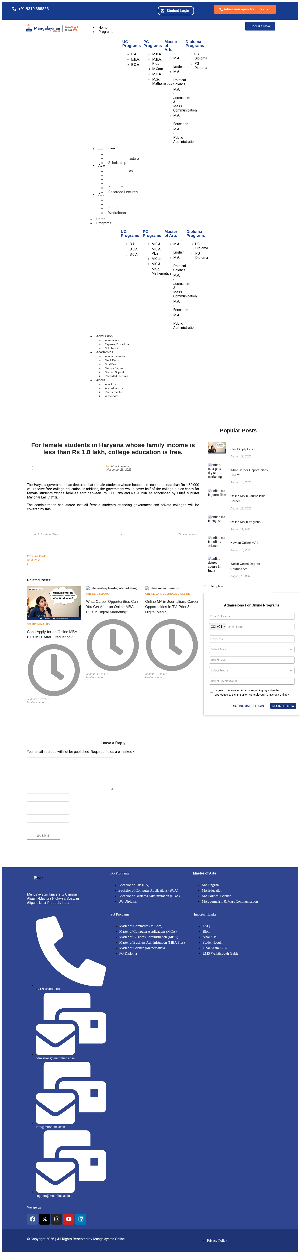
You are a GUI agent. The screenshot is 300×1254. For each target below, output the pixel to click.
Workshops (112, 396)
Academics (104, 352)
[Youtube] (68, 1219)
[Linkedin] (80, 1219)
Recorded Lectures (116, 376)
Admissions (112, 340)
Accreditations (114, 388)
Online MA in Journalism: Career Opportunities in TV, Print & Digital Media (172, 606)
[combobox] (217, 626)
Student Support (114, 372)
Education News (48, 534)
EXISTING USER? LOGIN (247, 706)
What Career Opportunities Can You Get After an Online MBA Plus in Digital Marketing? (112, 606)
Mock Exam (112, 360)
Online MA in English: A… (248, 522)
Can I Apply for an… (244, 449)
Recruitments (113, 392)
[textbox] (251, 649)
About (100, 380)
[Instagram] (56, 1219)
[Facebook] (32, 1219)
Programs (103, 223)
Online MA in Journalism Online (167, 593)
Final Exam (111, 364)
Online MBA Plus (38, 624)
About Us (110, 384)
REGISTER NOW (283, 706)
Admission (104, 336)
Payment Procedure (117, 344)
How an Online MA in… (246, 542)
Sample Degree (114, 368)
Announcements (115, 356)
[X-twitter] (44, 1219)
